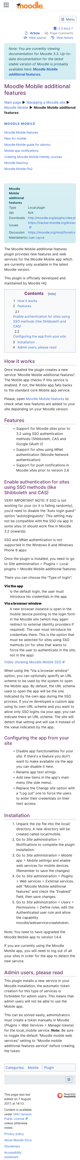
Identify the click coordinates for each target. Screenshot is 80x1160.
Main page (12, 102)
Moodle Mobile (16, 107)
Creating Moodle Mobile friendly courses (33, 157)
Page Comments (61, 33)
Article (35, 33)
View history (64, 37)
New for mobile (15, 138)
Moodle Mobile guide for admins (27, 144)
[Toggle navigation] (5, 6)
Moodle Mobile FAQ (18, 169)
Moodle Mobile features (21, 132)
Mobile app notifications (21, 150)
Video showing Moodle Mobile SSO (32, 662)
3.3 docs (63, 28)
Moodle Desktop (16, 163)
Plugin (49, 1067)
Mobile (33, 1067)
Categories (14, 1067)
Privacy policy (14, 1134)
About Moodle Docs (18, 1140)
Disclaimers (12, 1146)
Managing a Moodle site (45, 102)
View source (37, 37)
